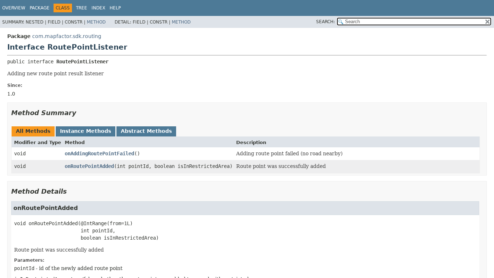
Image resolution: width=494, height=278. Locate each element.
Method (96, 22)
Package (40, 7)
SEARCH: (325, 21)
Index (98, 7)
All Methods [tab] (33, 131)
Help (115, 7)
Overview (13, 7)
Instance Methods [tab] (85, 131)
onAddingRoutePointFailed (99, 153)
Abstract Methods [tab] (146, 131)
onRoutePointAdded (89, 166)
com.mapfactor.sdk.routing (66, 36)
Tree (81, 7)
